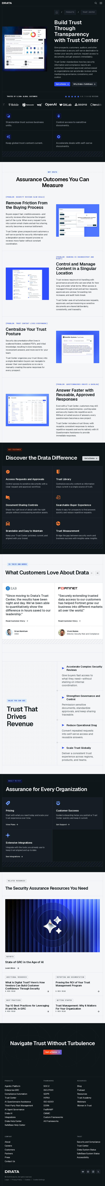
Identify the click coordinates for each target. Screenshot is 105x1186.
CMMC (47, 1113)
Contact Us (10, 1161)
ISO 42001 (49, 1101)
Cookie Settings (39, 1180)
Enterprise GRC (12, 1090)
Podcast (81, 1090)
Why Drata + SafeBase (83, 84)
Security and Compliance (88, 1142)
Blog (79, 1086)
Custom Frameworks (53, 1117)
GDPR (46, 1094)
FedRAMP (48, 1109)
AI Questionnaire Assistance (18, 1101)
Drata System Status (86, 1149)
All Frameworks (51, 1121)
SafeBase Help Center (15, 1125)
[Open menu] (101, 3)
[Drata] (7, 3)
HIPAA (47, 1097)
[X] (98, 1172)
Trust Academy (84, 1097)
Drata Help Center (13, 1121)
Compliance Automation (16, 1094)
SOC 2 (46, 1086)
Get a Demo (61, 84)
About (7, 1142)
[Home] (56, 12)
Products (70, 12)
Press (7, 1157)
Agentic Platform (12, 1086)
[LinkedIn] (93, 1172)
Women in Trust (84, 1105)
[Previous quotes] (92, 573)
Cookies (27, 1180)
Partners (9, 1153)
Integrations (10, 1117)
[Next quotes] (97, 573)
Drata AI (8, 1113)
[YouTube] (83, 1172)
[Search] (96, 3)
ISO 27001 (48, 1090)
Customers (10, 1149)
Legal (7, 1180)
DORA (46, 1105)
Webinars (81, 1101)
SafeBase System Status (88, 1153)
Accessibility (83, 1157)
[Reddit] (88, 1172)
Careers (8, 1145)
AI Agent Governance (14, 1109)
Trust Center (89, 12)
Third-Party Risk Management (19, 1105)
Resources (82, 1094)
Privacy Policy (17, 1180)
